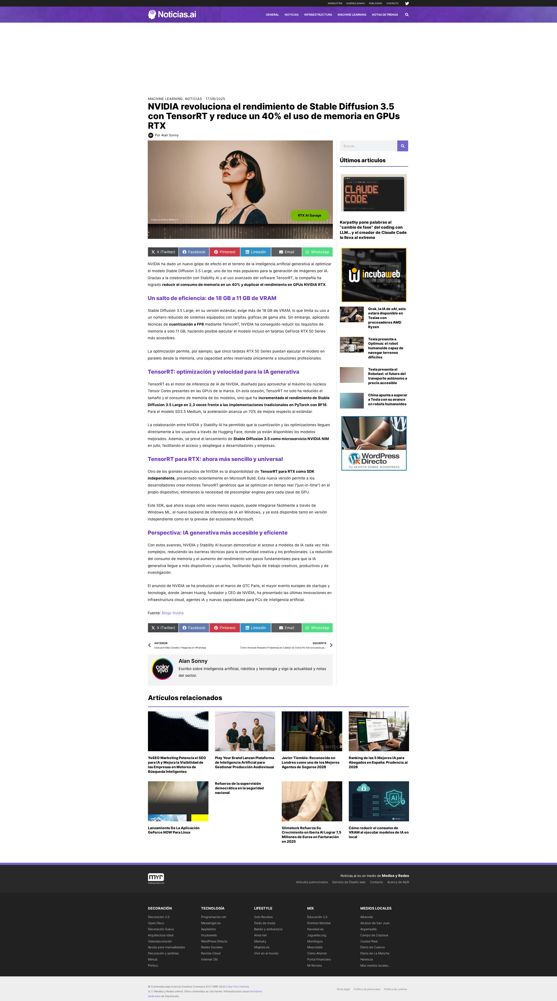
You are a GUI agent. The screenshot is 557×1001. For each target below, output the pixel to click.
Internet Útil (209, 959)
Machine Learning (165, 99)
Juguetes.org (316, 935)
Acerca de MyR (398, 882)
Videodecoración (160, 941)
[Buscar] (402, 145)
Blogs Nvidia (173, 613)
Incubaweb (209, 935)
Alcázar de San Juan (375, 923)
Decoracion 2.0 (158, 917)
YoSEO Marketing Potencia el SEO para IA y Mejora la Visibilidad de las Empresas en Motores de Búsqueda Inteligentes (177, 764)
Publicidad (375, 3)
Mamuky (260, 941)
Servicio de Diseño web (349, 882)
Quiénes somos (355, 3)
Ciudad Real (368, 941)
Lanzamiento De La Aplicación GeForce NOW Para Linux (174, 830)
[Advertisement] (278, 55)
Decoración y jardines (163, 953)
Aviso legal (343, 989)
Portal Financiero (319, 959)
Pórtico (153, 965)
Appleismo (208, 929)
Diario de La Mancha (374, 953)
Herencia (366, 959)
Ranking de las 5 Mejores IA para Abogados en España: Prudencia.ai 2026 (378, 762)
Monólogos (315, 941)
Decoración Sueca (161, 929)
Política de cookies (395, 989)
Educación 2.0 (317, 917)
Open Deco (156, 923)
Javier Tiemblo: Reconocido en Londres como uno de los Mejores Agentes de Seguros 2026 (310, 762)
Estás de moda (264, 923)
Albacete (366, 917)
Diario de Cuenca (372, 947)
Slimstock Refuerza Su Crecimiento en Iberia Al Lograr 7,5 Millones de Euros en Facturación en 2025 (311, 835)
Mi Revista (314, 965)
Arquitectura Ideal (160, 935)
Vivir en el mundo (266, 953)
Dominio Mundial (319, 923)
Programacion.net (213, 917)
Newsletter (335, 3)
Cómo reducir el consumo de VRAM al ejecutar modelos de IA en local (379, 832)
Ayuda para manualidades (166, 947)
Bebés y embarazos (268, 929)
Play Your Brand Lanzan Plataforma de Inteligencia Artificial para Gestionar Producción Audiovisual (244, 762)
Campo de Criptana (374, 935)
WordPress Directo (214, 941)
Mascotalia (314, 947)
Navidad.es (315, 929)
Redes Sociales (212, 947)
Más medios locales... (375, 965)
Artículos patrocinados (312, 882)
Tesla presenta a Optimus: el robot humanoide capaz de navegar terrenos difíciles (385, 348)
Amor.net (260, 935)
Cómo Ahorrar (317, 953)
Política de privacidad (367, 989)
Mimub (153, 959)
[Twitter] (407, 3)
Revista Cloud (211, 953)
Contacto (392, 3)
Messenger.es (211, 923)
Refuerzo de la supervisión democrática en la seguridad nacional (239, 788)
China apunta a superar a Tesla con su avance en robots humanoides (387, 399)
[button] (407, 15)
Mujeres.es (261, 947)
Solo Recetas (263, 917)
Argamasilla (368, 929)
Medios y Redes (395, 875)
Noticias (193, 99)
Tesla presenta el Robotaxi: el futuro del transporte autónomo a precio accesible (387, 376)
